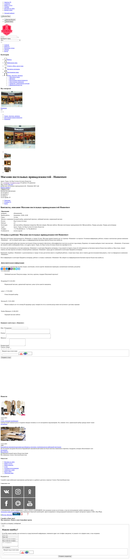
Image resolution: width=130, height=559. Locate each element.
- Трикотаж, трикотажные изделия (18, 83)
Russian (13, 19)
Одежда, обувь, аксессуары (15, 66)
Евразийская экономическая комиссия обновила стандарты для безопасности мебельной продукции (31, 447)
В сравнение (31, 183)
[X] (9, 269)
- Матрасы (11, 78)
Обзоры (6, 49)
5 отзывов (6, 183)
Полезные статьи (9, 48)
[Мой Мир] (7, 269)
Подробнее (4, 424)
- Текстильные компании (16, 82)
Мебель (9, 59)
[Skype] (17, 269)
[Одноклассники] (4, 269)
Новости (6, 46)
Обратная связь (8, 473)
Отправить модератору (65, 556)
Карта (6, 203)
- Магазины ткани (14, 77)
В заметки (24, 183)
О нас (6, 466)
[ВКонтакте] (2, 269)
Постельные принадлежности (13, 117)
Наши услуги (8, 463)
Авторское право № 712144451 (10, 512)
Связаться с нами (9, 470)
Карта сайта (7, 471)
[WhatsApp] (14, 269)
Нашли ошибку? (6, 187)
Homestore (4, 108)
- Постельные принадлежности (18, 80)
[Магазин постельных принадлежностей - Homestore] (19, 152)
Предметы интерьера (13, 69)
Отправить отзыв (6, 357)
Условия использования (11, 468)
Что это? (10, 184)
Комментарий (5, 345)
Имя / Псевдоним (6, 328)
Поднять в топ (5, 189)
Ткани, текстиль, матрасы (15, 75)
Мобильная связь (12, 63)
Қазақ (11, 21)
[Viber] (12, 269)
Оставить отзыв (15, 183)
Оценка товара (5, 347)
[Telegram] (19, 269)
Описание (7, 200)
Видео (6, 51)
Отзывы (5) (7, 202)
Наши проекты (8, 465)
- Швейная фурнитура (15, 85)
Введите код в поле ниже (9, 351)
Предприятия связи (13, 72)
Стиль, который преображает (9, 421)
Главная (6, 45)
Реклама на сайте (9, 462)
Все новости (4, 452)
